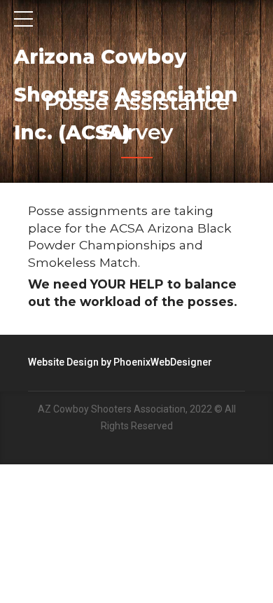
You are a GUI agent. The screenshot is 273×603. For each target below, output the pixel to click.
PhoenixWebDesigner (162, 362)
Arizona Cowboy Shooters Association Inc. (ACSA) (126, 94)
